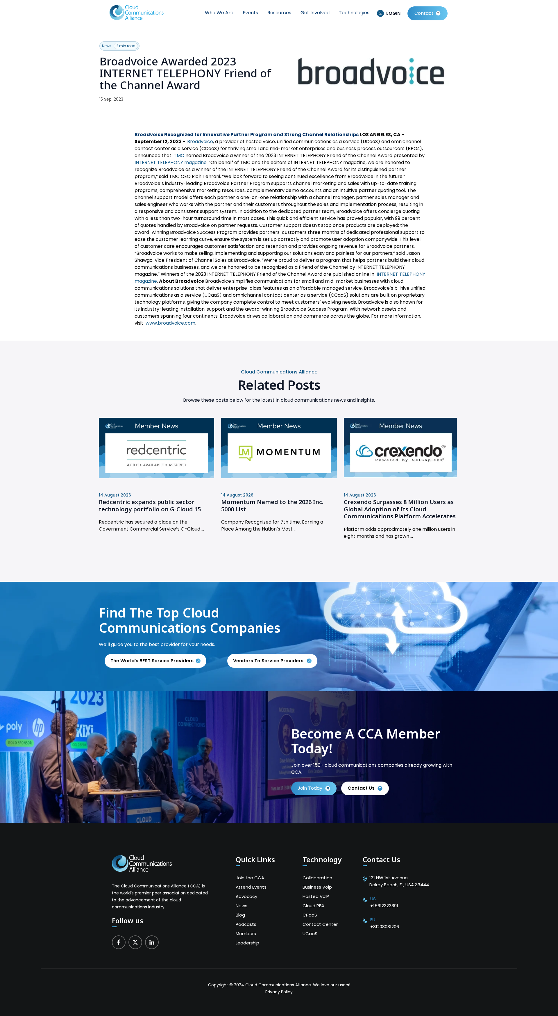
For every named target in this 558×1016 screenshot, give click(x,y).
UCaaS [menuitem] (310, 933)
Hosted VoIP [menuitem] (316, 896)
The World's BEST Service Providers (152, 660)
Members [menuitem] (246, 933)
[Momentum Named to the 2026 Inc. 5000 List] (279, 476)
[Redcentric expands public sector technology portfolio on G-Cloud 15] (156, 476)
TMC (179, 155)
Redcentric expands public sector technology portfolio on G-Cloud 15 (150, 505)
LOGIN (393, 13)
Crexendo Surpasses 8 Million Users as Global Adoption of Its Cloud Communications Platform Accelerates (400, 509)
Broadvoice (200, 141)
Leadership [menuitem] (247, 943)
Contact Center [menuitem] (320, 924)
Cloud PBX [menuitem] (313, 906)
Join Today (310, 788)
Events (250, 12)
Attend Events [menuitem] (251, 887)
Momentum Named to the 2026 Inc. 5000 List (272, 505)
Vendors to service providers (269, 660)
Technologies (354, 12)
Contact (424, 13)
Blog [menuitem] (240, 915)
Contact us (361, 788)
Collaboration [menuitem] (317, 878)
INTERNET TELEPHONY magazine (171, 162)
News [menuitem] (241, 906)
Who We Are (219, 12)
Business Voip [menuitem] (317, 887)
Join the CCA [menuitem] (250, 878)
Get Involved (315, 12)
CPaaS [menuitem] (310, 915)
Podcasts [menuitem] (246, 924)
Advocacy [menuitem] (246, 896)
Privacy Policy (279, 992)
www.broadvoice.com (170, 323)
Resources (279, 12)
